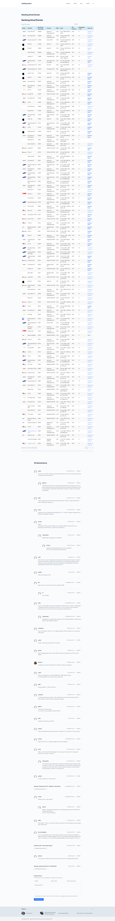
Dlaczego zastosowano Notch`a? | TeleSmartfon (45, 866)
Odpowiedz (78, 482)
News (81, 3)
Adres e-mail (54, 881)
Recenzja (68, 3)
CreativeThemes (48, 919)
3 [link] (90, 447)
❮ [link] (84, 447)
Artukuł (88, 3)
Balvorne (40, 662)
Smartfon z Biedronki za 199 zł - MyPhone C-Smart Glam (47, 786)
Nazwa (36, 881)
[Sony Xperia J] (23, 913)
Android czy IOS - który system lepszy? (43, 845)
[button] (26, 28)
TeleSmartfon (26, 3)
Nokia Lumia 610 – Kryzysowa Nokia (84, 913)
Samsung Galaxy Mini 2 (63, 913)
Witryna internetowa (71, 881)
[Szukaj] (93, 3)
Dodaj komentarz (39, 885)
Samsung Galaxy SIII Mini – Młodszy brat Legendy (50, 913)
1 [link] (86, 447)
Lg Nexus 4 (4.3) (31, 443)
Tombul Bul (40, 628)
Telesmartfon (45, 535)
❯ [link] (92, 447)
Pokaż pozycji (25, 24)
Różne (75, 3)
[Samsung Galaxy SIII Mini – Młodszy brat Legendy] (41, 913)
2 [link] (88, 447)
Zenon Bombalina (42, 832)
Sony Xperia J (29, 913)
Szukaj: (76, 24)
